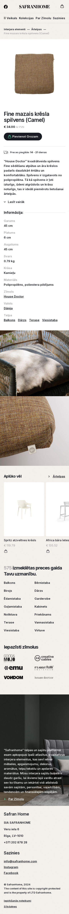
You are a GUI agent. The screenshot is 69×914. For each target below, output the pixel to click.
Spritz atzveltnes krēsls (20, 540)
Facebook (11, 873)
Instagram (11, 867)
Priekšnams (42, 614)
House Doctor (14, 296)
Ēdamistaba (12, 598)
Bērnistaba (42, 583)
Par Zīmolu (43, 18)
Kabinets (40, 606)
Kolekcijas (26, 18)
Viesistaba (50, 320)
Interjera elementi (14, 29)
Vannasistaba (44, 622)
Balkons (9, 320)
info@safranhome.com (20, 861)
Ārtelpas (36, 29)
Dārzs (22, 320)
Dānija (8, 308)
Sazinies (59, 18)
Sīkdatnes (10, 906)
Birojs (8, 591)
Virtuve (39, 630)
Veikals (12, 18)
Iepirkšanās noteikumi (17, 900)
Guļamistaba (13, 606)
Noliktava (10, 614)
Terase (34, 320)
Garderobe (42, 598)
